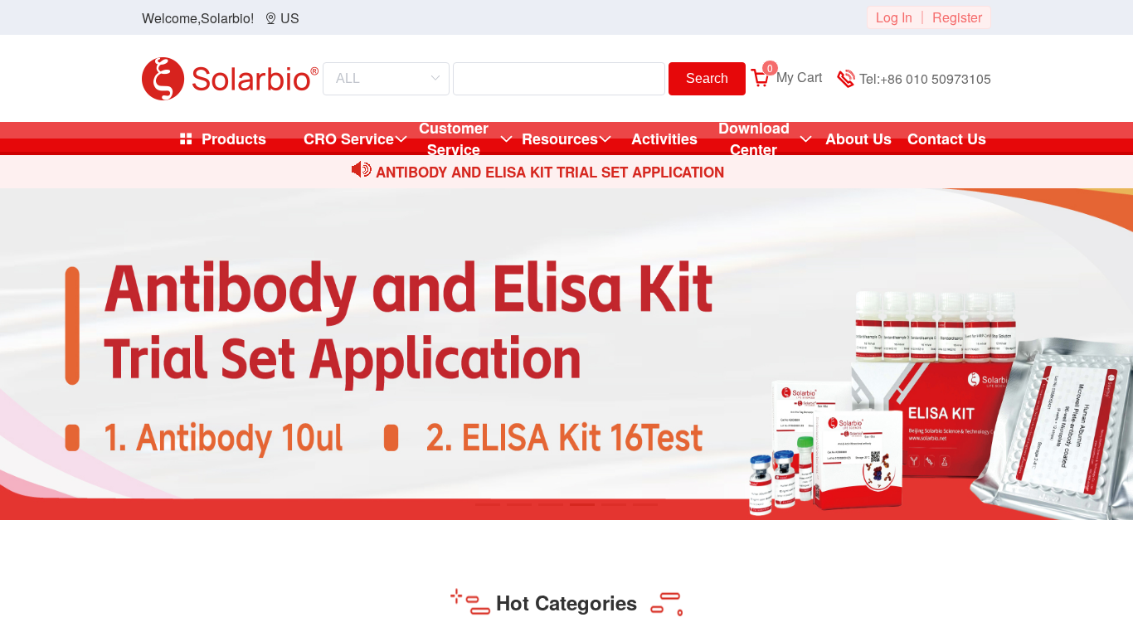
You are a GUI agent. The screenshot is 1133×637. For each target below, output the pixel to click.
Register (957, 17)
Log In (894, 17)
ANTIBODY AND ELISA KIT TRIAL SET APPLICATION (550, 172)
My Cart (794, 76)
